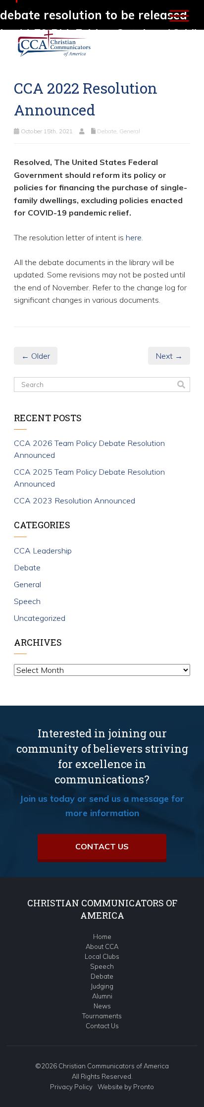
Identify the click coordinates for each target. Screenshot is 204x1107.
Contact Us (102, 846)
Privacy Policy (71, 1087)
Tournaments (102, 1016)
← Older (35, 356)
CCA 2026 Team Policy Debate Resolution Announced (89, 449)
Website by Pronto (126, 1087)
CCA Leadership (43, 550)
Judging (102, 986)
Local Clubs (102, 956)
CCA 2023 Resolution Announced (74, 500)
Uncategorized (39, 618)
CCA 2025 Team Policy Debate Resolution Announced (89, 478)
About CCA (102, 946)
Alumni (102, 996)
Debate (106, 131)
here (133, 237)
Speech (27, 601)
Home (102, 937)
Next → (169, 356)
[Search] (181, 384)
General (129, 131)
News (102, 1006)
